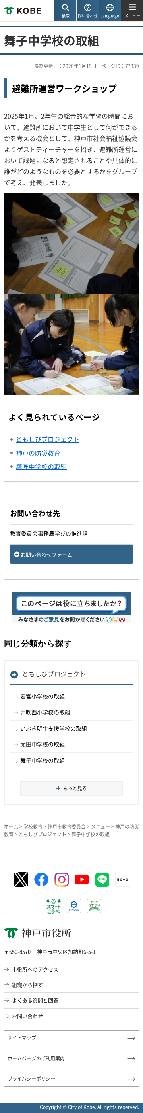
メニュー (100, 826)
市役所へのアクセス (35, 969)
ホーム (11, 826)
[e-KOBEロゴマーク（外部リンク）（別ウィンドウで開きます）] (74, 906)
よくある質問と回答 (35, 1000)
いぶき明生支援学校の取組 (53, 728)
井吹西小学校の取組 (45, 712)
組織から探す (27, 984)
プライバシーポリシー (31, 1078)
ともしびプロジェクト (54, 673)
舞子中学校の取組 (42, 760)
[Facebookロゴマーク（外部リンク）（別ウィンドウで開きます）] (41, 880)
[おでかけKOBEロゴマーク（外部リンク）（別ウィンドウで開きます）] (94, 906)
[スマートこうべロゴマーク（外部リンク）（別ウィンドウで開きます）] (53, 906)
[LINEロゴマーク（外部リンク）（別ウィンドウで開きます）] (102, 880)
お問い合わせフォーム (46, 554)
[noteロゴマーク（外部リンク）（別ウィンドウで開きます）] (122, 880)
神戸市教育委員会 (67, 826)
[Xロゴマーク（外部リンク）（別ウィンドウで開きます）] (21, 879)
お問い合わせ (27, 1016)
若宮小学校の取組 (42, 696)
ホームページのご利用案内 (36, 1058)
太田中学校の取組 (42, 744)
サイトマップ (22, 1037)
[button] (65, 11)
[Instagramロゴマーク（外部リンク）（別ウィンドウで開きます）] (61, 880)
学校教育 (33, 826)
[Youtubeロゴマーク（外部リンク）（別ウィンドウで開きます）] (82, 879)
